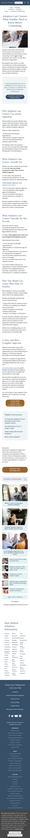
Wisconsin (22, 671)
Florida (6, 655)
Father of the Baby (15, 740)
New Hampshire (15, 656)
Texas (21, 656)
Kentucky (6, 673)
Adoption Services (15, 793)
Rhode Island (21, 643)
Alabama (6, 633)
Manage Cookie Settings (14, 709)
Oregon (22, 638)
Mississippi (15, 644)
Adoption (15, 781)
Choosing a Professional (17, 11)
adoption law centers (9, 185)
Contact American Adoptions (15, 695)
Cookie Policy (15, 706)
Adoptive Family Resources (15, 770)
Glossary (15, 805)
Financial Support (15, 742)
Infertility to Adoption (15, 765)
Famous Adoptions (15, 803)
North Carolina (14, 670)
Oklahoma (22, 636)
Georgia (6, 657)
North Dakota (14, 674)
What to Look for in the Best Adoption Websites (14, 504)
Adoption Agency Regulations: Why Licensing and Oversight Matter (18, 583)
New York (14, 667)
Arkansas (6, 640)
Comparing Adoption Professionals (15, 97)
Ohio (21, 633)
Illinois (6, 664)
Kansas (6, 670)
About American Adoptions (15, 791)
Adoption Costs (15, 756)
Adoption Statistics (15, 800)
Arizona (6, 638)
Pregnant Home (15, 730)
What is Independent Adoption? (15, 798)
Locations (15, 692)
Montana (14, 649)
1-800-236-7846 (15, 688)
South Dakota (22, 650)
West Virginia (22, 668)
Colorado (6, 644)
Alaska (6, 636)
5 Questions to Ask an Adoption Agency (16, 574)
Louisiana (7, 675)
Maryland (14, 636)
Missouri (14, 647)
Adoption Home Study (15, 763)
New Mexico (14, 664)
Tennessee (22, 654)
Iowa (5, 668)
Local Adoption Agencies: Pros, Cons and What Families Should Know (14, 552)
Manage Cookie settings (15, 835)
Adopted (15, 784)
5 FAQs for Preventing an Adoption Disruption (17, 589)
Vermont (22, 660)
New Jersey (13, 660)
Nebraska (14, 651)
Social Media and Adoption (15, 808)
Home (11, 7)
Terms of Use (15, 699)
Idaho (6, 662)
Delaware (7, 649)
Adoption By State (15, 786)
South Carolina (22, 647)
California (7, 642)
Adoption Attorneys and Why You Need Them (18, 560)
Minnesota (15, 642)
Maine (13, 633)
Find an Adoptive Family (15, 735)
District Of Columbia (7, 652)
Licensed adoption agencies (11, 368)
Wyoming (22, 673)
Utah (21, 658)
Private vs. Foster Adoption (15, 796)
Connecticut (7, 647)
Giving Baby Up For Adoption (15, 733)
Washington (23, 665)
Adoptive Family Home (15, 753)
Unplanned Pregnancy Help (15, 737)
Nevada (14, 653)
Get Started (18, 2)
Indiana (6, 666)
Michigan (14, 640)
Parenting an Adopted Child (15, 789)
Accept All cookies (15, 832)
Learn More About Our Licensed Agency (15, 403)
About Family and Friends (15, 745)
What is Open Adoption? (12, 437)
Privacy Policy (15, 702)
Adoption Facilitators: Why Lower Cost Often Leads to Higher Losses (17, 568)
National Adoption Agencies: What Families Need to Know (14, 528)
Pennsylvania (23, 640)
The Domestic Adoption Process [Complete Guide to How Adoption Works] (15, 421)
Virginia (22, 663)
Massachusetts (15, 638)
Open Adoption (15, 747)
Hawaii (6, 659)
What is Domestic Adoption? (15, 758)
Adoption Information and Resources (15, 778)
